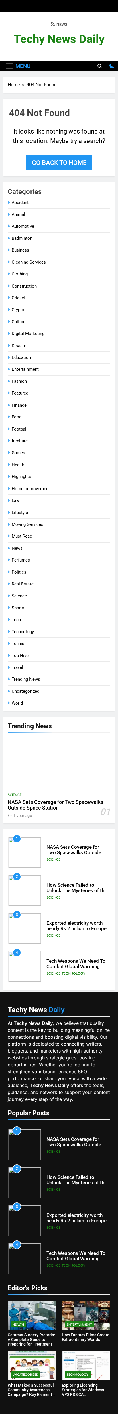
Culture (18, 321)
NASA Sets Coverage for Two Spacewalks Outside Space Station (55, 805)
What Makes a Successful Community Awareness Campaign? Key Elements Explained (31, 1392)
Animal (18, 214)
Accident (20, 202)
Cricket (18, 297)
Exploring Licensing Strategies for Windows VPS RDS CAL (83, 1390)
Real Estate (23, 584)
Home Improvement (31, 488)
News (17, 548)
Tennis (18, 643)
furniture (20, 441)
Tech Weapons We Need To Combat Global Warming (75, 963)
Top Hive (20, 655)
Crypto (18, 309)
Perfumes (21, 560)
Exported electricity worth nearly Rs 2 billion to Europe (76, 925)
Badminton (22, 238)
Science (19, 596)
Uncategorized (25, 691)
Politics (19, 572)
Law (15, 500)
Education (21, 357)
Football (19, 429)
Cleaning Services (29, 262)
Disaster (20, 345)
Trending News (26, 679)
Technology (23, 631)
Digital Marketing (28, 333)
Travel (17, 667)
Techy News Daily (59, 39)
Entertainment (25, 369)
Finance (19, 405)
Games (18, 452)
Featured (20, 393)
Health (18, 464)
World (17, 703)
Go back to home (59, 162)
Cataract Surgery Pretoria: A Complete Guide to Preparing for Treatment (31, 1339)
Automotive (23, 226)
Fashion (19, 381)
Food (16, 417)
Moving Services (27, 524)
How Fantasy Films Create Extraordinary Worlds (85, 1337)
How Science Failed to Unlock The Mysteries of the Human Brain (76, 890)
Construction (24, 286)
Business (20, 250)
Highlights (21, 476)
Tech (16, 619)
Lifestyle (20, 512)
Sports (18, 607)
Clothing (20, 274)
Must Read (22, 536)
